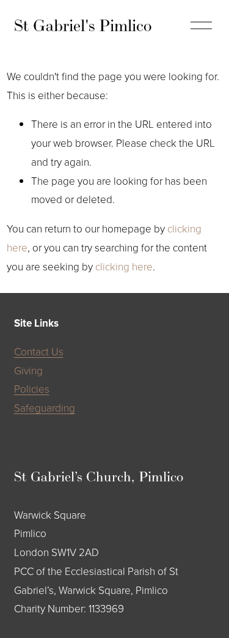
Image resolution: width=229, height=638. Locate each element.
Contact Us (39, 351)
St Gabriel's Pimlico (82, 25)
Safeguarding (44, 408)
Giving (28, 370)
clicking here (124, 266)
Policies (31, 389)
